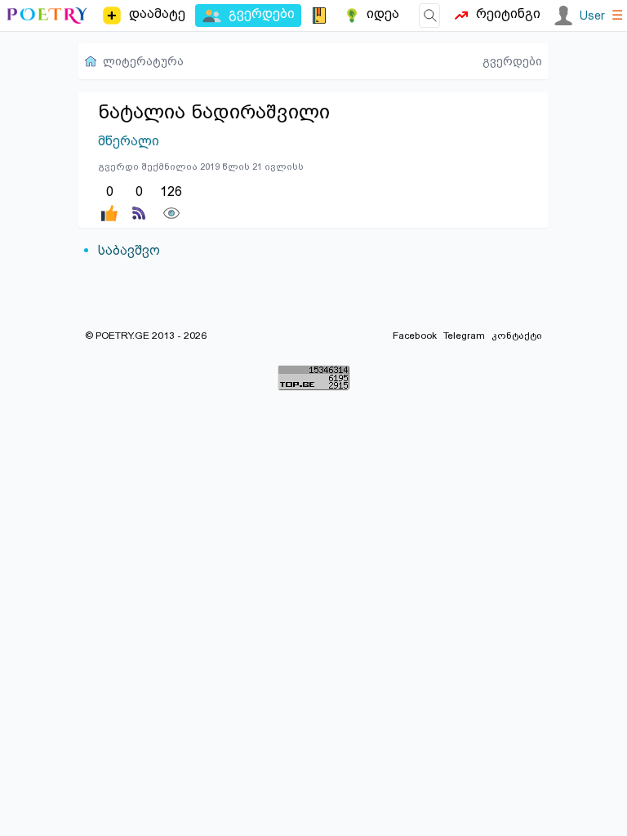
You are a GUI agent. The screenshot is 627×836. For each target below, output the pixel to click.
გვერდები (512, 61)
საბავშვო (129, 250)
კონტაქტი (516, 335)
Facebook (415, 335)
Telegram (464, 335)
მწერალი (128, 141)
